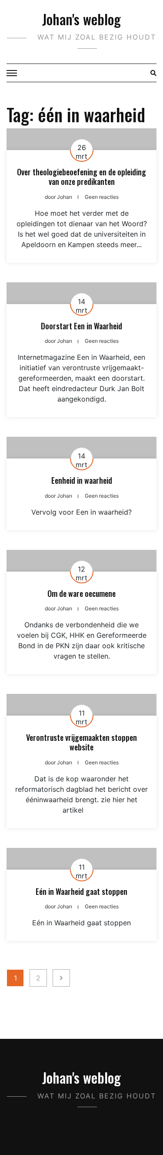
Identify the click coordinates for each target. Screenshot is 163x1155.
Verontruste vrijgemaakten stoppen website (81, 742)
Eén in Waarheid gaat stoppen (81, 891)
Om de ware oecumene (81, 593)
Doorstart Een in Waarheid (81, 325)
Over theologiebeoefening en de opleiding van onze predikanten (81, 176)
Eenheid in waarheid (81, 480)
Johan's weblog (81, 19)
